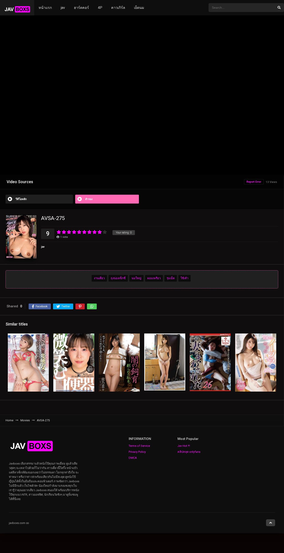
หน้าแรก (45, 8)
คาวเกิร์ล (118, 8)
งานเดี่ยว (99, 278)
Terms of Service (139, 445)
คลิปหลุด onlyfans (189, 451)
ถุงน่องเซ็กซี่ (118, 278)
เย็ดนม (139, 8)
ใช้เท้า (184, 278)
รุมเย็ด (171, 278)
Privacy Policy (137, 451)
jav (63, 8)
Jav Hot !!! (184, 445)
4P (100, 8)
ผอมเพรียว (154, 278)
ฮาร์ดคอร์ (81, 8)
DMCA (133, 457)
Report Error (254, 181)
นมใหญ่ (136, 278)
